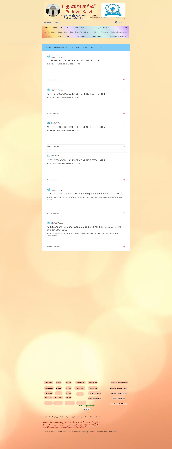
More (99, 47)
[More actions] (124, 56)
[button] (110, 47)
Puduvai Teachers (61, 47)
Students (75, 47)
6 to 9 (85, 47)
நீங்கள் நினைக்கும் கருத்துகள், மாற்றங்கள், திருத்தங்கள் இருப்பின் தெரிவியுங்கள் (73, 425)
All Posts (47, 47)
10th (92, 47)
